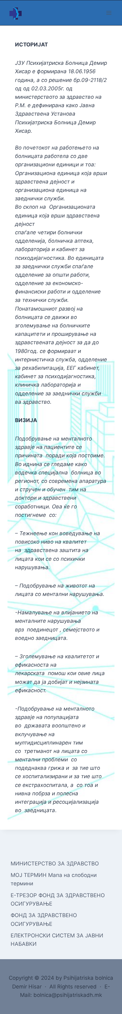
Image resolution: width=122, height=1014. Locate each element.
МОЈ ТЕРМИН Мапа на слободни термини (54, 879)
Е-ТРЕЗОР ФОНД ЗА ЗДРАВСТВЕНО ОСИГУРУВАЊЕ (58, 899)
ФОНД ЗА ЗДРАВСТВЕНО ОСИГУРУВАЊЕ (44, 919)
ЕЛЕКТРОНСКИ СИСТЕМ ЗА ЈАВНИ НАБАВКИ (57, 939)
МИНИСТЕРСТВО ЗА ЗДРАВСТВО (55, 863)
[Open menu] (108, 12)
